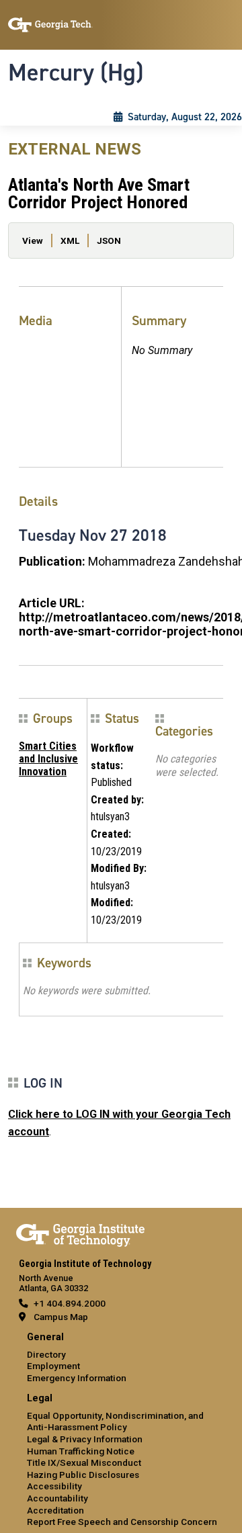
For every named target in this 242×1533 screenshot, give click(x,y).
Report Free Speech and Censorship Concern (122, 1521)
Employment (53, 1365)
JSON (109, 240)
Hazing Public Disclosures (83, 1474)
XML (70, 240)
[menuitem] (121, 1358)
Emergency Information (76, 1377)
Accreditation (55, 1510)
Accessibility (54, 1486)
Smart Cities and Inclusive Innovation (48, 759)
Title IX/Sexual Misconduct (84, 1462)
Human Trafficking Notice (80, 1451)
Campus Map (61, 1316)
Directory (46, 1354)
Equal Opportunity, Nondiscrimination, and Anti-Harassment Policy (115, 1421)
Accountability (57, 1498)
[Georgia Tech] (80, 1232)
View (32, 240)
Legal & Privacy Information (85, 1439)
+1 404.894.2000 (70, 1303)
